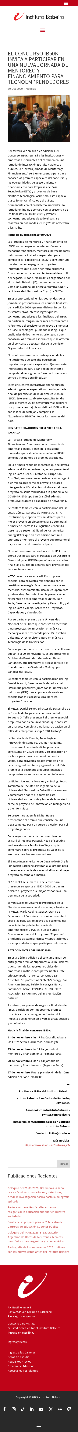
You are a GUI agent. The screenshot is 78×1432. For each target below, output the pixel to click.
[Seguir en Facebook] (4, 1409)
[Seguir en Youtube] (41, 1409)
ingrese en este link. (21, 1332)
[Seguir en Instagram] (13, 1409)
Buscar (63, 1164)
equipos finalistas (56, 303)
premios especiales (36, 364)
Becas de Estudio (18, 1357)
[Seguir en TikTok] (23, 1409)
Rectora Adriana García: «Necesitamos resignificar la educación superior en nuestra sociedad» (36, 1212)
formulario (47, 373)
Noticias (31, 88)
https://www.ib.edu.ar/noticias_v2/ (47, 1145)
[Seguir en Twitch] (69, 1409)
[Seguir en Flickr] (60, 1409)
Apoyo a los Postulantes (23, 1370)
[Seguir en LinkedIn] (32, 1409)
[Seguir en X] (51, 1409)
